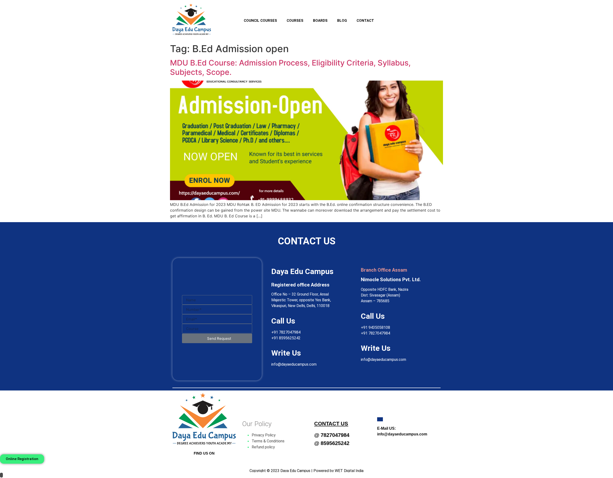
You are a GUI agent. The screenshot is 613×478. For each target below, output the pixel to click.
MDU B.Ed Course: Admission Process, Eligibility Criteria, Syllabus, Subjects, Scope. (290, 67)
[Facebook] (390, 17)
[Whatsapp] (418, 17)
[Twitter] (204, 463)
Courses (295, 20)
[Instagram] (404, 17)
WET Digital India (349, 470)
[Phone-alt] (433, 17)
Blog (342, 20)
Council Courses (260, 20)
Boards (320, 20)
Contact (365, 20)
